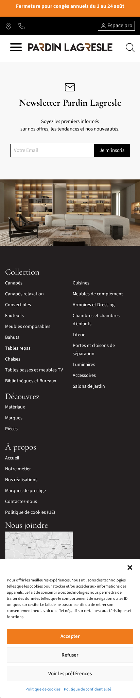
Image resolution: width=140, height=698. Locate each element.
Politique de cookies (42, 689)
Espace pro (119, 25)
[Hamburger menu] (16, 48)
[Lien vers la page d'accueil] (70, 47)
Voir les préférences (70, 673)
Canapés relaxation (24, 294)
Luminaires (84, 364)
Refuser (70, 655)
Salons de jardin (89, 386)
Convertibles (18, 304)
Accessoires (84, 375)
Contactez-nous (21, 501)
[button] (129, 567)
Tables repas (18, 348)
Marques (13, 418)
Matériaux (15, 407)
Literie (79, 334)
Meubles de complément (98, 294)
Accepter (70, 636)
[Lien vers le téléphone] (21, 26)
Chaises (12, 359)
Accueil (12, 458)
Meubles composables (27, 326)
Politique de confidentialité (87, 689)
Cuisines (81, 283)
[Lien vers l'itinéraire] (8, 26)
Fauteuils (14, 315)
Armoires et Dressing (94, 304)
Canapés (13, 283)
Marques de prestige (25, 490)
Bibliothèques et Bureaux (30, 381)
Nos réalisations (21, 479)
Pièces (11, 428)
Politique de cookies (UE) (30, 512)
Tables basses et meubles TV (34, 370)
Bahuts (12, 337)
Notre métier (18, 469)
